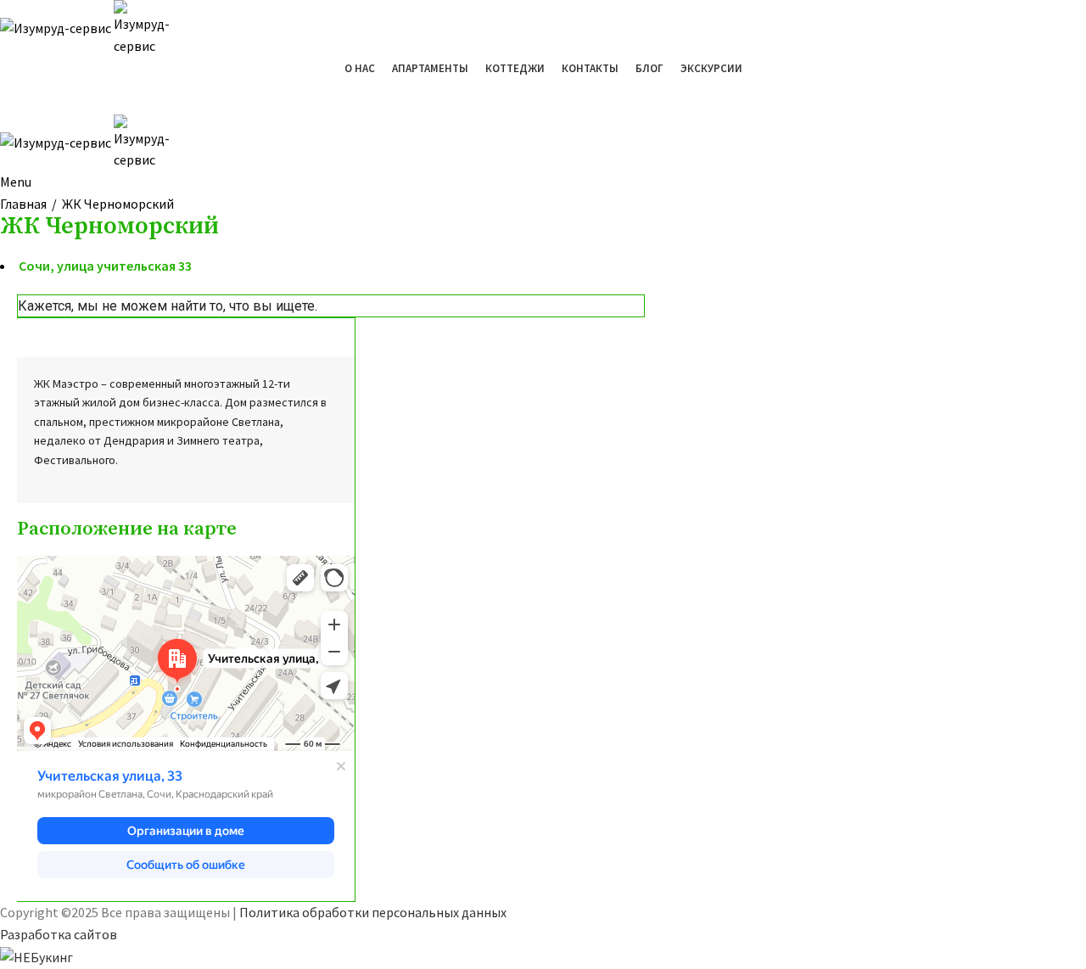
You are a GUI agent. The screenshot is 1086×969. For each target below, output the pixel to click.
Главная (23, 203)
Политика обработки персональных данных (373, 912)
